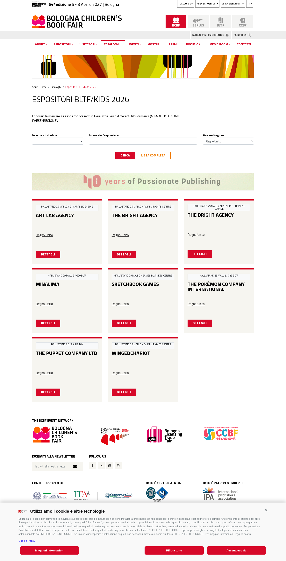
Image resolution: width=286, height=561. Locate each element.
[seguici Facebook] (92, 465)
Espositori (62, 44)
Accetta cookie (236, 550)
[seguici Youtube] (109, 465)
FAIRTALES (240, 35)
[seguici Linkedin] (101, 465)
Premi (172, 44)
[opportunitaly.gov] (83, 495)
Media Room (219, 44)
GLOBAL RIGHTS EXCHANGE (208, 35)
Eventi (133, 44)
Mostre (153, 44)
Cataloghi (111, 44)
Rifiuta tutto (174, 550)
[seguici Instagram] (118, 465)
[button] (266, 510)
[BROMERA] (143, 182)
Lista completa (153, 155)
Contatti (244, 44)
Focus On (193, 44)
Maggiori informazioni (49, 550)
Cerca (125, 155)
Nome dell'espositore (104, 135)
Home (43, 87)
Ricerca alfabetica (44, 135)
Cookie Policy (26, 540)
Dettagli (48, 254)
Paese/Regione (214, 135)
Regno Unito (44, 235)
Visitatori (87, 44)
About (40, 44)
